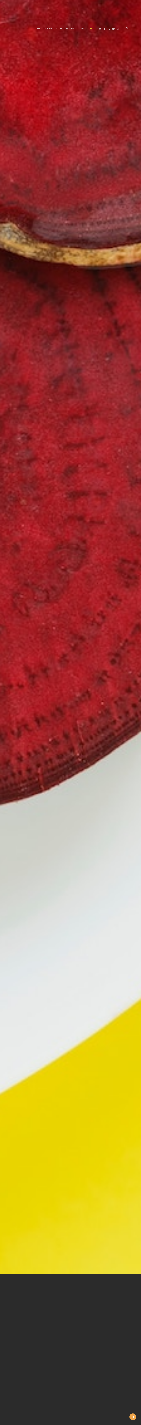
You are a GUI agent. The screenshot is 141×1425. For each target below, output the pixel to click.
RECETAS (49, 28)
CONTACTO (82, 28)
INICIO (40, 28)
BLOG (59, 28)
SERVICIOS (69, 28)
